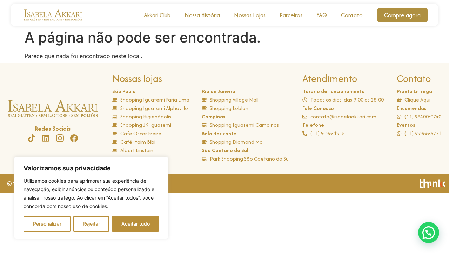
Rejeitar (91, 224)
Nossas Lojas (250, 15)
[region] (91, 198)
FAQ (321, 15)
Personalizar (47, 224)
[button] (428, 232)
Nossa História (202, 15)
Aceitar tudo (135, 224)
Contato (352, 15)
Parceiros (291, 15)
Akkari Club (157, 15)
